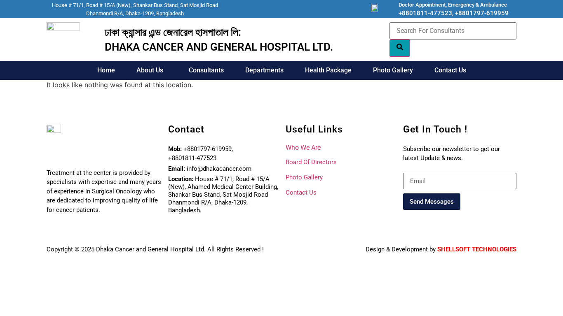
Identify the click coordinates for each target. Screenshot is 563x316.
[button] (152, 70)
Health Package (328, 70)
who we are (303, 147)
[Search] (399, 48)
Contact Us (450, 70)
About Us (149, 70)
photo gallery (304, 177)
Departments (264, 70)
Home (106, 70)
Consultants (206, 70)
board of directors (311, 162)
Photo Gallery (393, 70)
